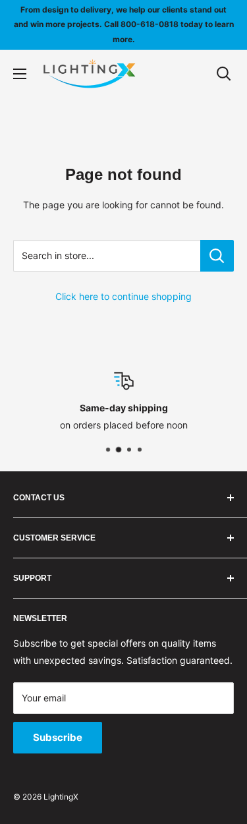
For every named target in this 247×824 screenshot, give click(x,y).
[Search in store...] (217, 256)
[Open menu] (19, 74)
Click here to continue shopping (123, 296)
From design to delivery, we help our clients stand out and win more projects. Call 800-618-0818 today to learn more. (124, 24)
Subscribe (57, 737)
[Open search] (224, 74)
